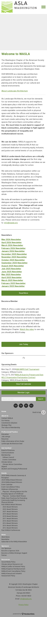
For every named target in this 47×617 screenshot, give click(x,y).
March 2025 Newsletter (12, 280)
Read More (23, 293)
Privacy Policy (23, 605)
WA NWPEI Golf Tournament (27, 369)
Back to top (37, 412)
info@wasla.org (11, 223)
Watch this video (27, 329)
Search (40, 399)
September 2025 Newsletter (14, 263)
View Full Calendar (23, 384)
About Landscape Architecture (14, 91)
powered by (17, 614)
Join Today (23, 344)
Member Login (24, 392)
